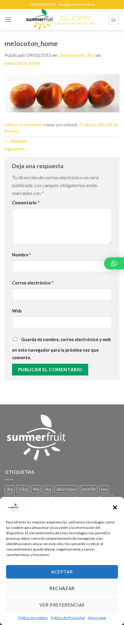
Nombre (21, 254)
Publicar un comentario (24, 124)
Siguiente (17, 148)
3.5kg (22, 489)
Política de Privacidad (68, 617)
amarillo (89, 489)
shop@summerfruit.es (76, 4)
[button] (115, 507)
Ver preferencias (61, 605)
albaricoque (66, 489)
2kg (9, 489)
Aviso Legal (97, 617)
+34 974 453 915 (42, 4)
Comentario (25, 202)
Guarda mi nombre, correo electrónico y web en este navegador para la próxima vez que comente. (61, 348)
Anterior (16, 141)
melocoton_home (22, 63)
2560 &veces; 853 (76, 55)
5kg (48, 489)
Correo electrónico (32, 282)
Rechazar (62, 588)
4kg (36, 489)
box (104, 489)
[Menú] (8, 19)
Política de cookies (33, 617)
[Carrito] (113, 19)
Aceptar (62, 571)
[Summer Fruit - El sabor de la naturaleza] (62, 19)
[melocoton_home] (62, 92)
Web (16, 310)
